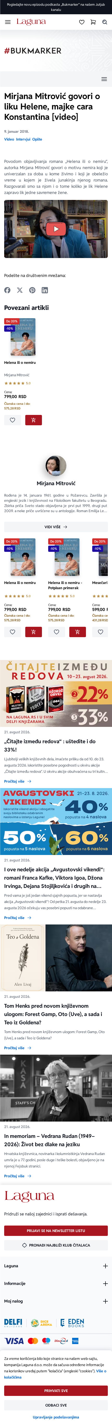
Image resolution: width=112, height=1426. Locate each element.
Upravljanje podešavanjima (56, 1417)
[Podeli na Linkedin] (45, 290)
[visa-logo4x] (14, 1341)
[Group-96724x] (61, 1341)
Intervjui (23, 139)
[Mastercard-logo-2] (33, 1341)
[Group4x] (46, 1341)
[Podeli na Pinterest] (32, 290)
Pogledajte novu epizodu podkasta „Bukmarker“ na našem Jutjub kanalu (56, 7)
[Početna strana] (32, 22)
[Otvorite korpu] (93, 22)
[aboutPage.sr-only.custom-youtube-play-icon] (56, 229)
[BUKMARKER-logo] (32, 51)
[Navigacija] (56, 79)
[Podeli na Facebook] (7, 290)
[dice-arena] (41, 1323)
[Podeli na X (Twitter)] (20, 290)
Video (9, 139)
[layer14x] (75, 1341)
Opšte (37, 139)
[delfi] (13, 1323)
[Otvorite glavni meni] (7, 22)
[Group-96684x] (72, 1323)
